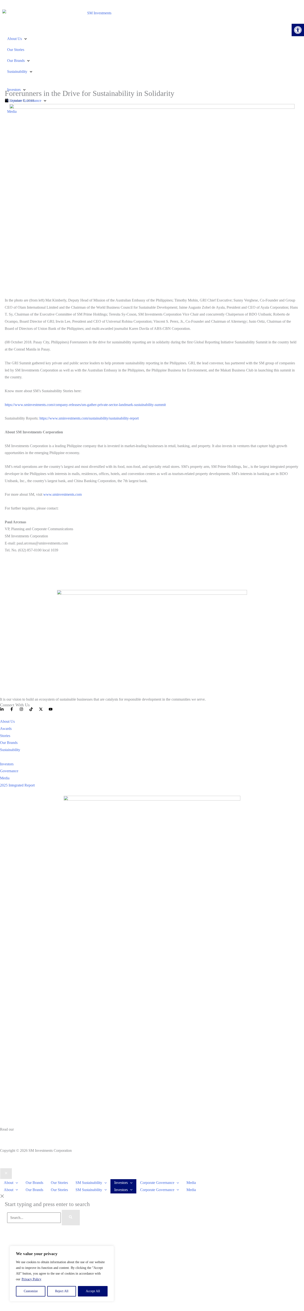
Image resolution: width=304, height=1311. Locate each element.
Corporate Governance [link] (24, 101)
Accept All (93, 1291)
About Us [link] (14, 39)
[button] (15, 1183)
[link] (298, 30)
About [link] (8, 1183)
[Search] (71, 1218)
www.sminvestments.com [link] (62, 494)
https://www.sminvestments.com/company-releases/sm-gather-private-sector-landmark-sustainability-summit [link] (85, 405)
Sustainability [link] (17, 71)
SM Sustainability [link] (89, 1183)
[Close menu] (6, 1173)
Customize (31, 1291)
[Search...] (34, 1218)
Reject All (61, 1291)
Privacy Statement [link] (13, 1136)
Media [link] (12, 111)
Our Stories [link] (15, 50)
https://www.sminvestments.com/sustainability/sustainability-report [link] (89, 418)
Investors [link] (14, 90)
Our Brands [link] (16, 61)
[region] (62, 1273)
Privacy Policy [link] (31, 1279)
